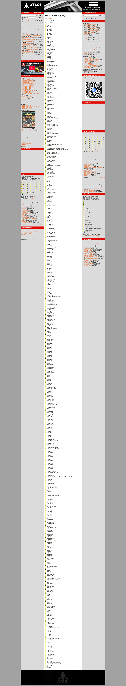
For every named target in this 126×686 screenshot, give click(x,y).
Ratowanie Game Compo (52, 133)
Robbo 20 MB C (50, 368)
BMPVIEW (24, 95)
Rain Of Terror (49, 96)
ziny (94, 149)
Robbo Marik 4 (49, 436)
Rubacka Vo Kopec (50, 618)
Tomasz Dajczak (87, 156)
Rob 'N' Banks (49, 333)
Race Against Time (50, 46)
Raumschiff (49, 138)
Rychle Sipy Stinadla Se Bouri (53, 662)
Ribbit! (48, 269)
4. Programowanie (88, 208)
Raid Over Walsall (50, 82)
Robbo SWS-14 (49, 468)
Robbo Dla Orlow (50, 401)
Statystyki (23, 234)
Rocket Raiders (49, 536)
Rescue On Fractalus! (51, 232)
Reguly (48, 203)
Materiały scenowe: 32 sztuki (28, 129)
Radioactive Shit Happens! (52, 76)
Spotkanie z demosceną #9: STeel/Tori (30, 24)
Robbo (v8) (49, 360)
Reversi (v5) (49, 265)
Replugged (49, 215)
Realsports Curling (50, 160)
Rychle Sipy (49, 659)
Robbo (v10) (49, 341)
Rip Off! (48, 287)
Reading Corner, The (51, 150)
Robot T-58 (49, 515)
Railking (48, 90)
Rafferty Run (49, 77)
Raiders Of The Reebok (51, 88)
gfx (103, 139)
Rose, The (48, 584)
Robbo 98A (49, 384)
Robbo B (48, 391)
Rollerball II (49, 568)
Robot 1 (48, 496)
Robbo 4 (48, 375)
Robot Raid (49, 514)
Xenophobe (24, 209)
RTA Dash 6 (49, 33)
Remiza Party (49, 208)
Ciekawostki (86, 44)
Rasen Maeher (49, 122)
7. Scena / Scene (87, 63)
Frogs (23, 204)
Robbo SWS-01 (49, 451)
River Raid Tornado (50, 307)
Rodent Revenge (50, 558)
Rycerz (48, 657)
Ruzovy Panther (50, 654)
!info (94, 141)
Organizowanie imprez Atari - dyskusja (29, 230)
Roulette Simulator (50, 606)
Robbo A (48, 385)
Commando (24, 207)
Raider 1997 (49, 84)
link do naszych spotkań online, (90, 78)
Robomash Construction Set (52, 495)
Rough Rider (49, 596)
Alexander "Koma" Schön (89, 171)
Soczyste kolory (87, 261)
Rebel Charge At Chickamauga (53, 165)
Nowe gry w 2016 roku (26, 91)
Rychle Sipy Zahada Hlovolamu (53, 665)
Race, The (48, 54)
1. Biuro (86, 201)
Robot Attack (49, 500)
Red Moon (48, 183)
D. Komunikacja (88, 224)
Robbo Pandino (50, 444)
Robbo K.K (49, 415)
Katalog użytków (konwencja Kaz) (90, 196)
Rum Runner (49, 633)
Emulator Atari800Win (26, 105)
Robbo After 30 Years (51, 389)
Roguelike (48, 563)
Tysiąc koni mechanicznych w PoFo (29, 22)
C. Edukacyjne (87, 222)
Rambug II (48, 112)
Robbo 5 (48, 376)
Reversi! (48, 267)
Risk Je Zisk (49, 293)
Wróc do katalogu (48, 18)
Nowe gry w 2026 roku (26, 79)
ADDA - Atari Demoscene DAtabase (91, 134)
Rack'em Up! (49, 66)
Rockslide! (48, 556)
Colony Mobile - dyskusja (26, 232)
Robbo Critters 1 (50, 396)
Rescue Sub (49, 233)
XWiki (23, 139)
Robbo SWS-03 (49, 454)
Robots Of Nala (49, 522)
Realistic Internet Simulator (52, 153)
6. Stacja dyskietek (88, 212)
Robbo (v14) (49, 347)
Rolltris (48, 570)
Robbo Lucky (49, 422)
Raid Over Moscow (50, 81)
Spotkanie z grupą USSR (27, 44)
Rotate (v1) (49, 587)
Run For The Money (50, 637)
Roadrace (48, 332)
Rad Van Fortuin (50, 68)
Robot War (48, 518)
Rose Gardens (49, 583)
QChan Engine (25, 99)
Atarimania (24, 141)
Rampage (48, 114)
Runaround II (49, 641)
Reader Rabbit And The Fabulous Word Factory (57, 149)
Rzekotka (48, 667)
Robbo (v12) (49, 344)
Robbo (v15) (49, 348)
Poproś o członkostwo (96, 9)
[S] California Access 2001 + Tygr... (91, 51)
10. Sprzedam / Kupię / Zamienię (90, 66)
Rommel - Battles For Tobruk (53, 578)
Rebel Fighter (49, 166)
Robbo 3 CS (49, 371)
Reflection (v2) (49, 197)
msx (99, 143)
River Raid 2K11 (50, 301)
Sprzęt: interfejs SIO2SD (89, 191)
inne (32, 192)
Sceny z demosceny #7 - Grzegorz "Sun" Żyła (31, 35)
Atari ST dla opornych (26, 96)
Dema (95, 18)
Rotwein (48, 595)
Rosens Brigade (50, 586)
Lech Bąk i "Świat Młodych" (89, 158)
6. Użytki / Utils (87, 62)
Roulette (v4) (49, 602)
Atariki (23, 138)
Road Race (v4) (49, 324)
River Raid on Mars (50, 308)
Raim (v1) (48, 93)
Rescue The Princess (51, 236)
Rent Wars (48, 212)
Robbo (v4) (49, 355)
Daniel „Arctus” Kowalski (89, 161)
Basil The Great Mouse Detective (29, 218)
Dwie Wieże (24, 217)
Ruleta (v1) (48, 630)
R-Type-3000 (49, 22)
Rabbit (48, 38)
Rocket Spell (49, 542)
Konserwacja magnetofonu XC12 (28, 85)
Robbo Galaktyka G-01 (51, 404)
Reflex (47, 200)
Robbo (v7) (49, 359)
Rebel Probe (49, 168)
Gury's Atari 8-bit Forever (27, 140)
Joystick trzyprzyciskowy (89, 255)
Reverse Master (49, 259)
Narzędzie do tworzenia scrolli (28, 81)
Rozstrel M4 (49, 616)
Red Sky (48, 184)
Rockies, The (49, 550)
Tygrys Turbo (86, 252)
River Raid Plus (49, 305)
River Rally (48, 309)
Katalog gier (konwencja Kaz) (27, 176)
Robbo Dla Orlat (50, 400)
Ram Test (48, 106)
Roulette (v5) (49, 603)
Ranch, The (49, 120)
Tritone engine (25, 98)
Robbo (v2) (49, 352)
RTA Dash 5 (49, 32)
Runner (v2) (49, 644)
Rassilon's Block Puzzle (51, 124)
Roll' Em (48, 567)
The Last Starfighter (26, 216)
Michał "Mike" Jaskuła (88, 159)
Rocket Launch (49, 534)
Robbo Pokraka (49, 450)
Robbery (48, 337)
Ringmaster (49, 280)
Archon (23, 215)
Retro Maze (49, 241)
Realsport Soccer (50, 158)
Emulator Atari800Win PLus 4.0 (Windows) (30, 106)
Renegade (48, 211)
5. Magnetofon (87, 210)
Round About (49, 607)
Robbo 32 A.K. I (50, 372)
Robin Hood (49, 484)
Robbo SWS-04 (49, 455)
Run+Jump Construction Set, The (54, 638)
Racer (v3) (48, 58)
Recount (48, 178)
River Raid (48, 299)
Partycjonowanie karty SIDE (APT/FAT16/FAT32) (32, 93)
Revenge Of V (49, 252)
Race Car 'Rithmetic (50, 49)
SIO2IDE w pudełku (88, 264)
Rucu (47, 622)
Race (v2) (48, 45)
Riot (47, 285)
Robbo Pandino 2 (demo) (52, 447)
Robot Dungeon (50, 504)
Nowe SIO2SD (87, 247)
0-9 (23, 182)
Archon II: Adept (25, 212)
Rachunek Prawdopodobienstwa (53, 62)
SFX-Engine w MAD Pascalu (28, 80)
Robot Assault (49, 499)
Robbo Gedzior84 (50, 407)
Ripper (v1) (49, 288)
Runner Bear (49, 646)
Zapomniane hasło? (87, 9)
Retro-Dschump (50, 243)
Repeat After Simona (51, 213)
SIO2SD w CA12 (87, 248)
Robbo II (48, 408)
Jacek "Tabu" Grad (88, 170)
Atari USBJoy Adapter (88, 183)
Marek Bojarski (87, 174)
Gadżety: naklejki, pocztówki (89, 186)
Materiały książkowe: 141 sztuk (28, 130)
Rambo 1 (48, 109)
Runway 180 (49, 647)
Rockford (48, 547)
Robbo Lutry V (49, 430)
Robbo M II (48, 431)
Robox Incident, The (51, 527)
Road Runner (49, 327)
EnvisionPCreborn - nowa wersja (90, 47)
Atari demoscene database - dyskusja (29, 231)
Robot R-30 (49, 512)
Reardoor (48, 162)
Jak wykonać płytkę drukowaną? (90, 258)
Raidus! (48, 89)
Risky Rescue (49, 295)
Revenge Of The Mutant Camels (53, 249)
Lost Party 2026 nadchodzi (27, 37)
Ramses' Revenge (50, 117)
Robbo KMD (49, 416)
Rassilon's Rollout (50, 126)
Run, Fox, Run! (49, 639)
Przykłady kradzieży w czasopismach (91, 30)
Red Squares (49, 185)
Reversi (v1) (49, 260)
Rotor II (48, 594)
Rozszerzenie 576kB (88, 260)
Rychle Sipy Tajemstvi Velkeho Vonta (54, 663)
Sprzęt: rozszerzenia (88, 185)
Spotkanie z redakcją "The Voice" (29, 41)
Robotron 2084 (49, 519)
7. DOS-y (86, 214)
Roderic (48, 559)
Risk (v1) (48, 291)
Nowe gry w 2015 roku (26, 92)
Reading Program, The (51, 152)
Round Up (48, 608)
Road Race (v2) (49, 321)
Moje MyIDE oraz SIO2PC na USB (91, 256)
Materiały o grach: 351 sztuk (28, 132)
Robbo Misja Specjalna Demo (53, 440)
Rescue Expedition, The (51, 225)
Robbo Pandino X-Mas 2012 (52, 448)
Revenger (48, 253)
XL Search (24, 144)
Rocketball (48, 544)
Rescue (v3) (49, 221)
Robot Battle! (49, 503)
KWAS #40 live (25, 43)
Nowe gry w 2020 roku (26, 86)
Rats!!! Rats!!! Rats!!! (51, 136)
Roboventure (49, 524)
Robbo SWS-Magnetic (51, 471)
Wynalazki (85, 242)
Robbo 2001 (49, 369)
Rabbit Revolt (49, 41)
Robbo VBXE (49, 479)
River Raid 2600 (49, 300)
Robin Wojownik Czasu (51, 487)
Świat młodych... (87, 36)
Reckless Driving (50, 176)
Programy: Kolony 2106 (88, 184)
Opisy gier (23, 200)
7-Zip (32, 198)
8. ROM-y (86, 216)
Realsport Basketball (51, 156)
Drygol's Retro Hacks (26, 143)
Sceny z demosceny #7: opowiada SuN (30, 30)
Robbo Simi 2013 (50, 475)
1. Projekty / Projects (88, 57)
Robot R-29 (49, 511)
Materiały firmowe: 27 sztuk (27, 131)
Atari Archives (25, 142)
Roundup (48, 610)
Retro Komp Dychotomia (52, 240)
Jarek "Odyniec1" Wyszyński (90, 173)
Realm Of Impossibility (51, 154)
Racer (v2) (48, 57)
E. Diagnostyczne (88, 226)
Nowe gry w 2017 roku (26, 88)
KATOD (85, 162)
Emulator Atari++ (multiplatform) (28, 107)
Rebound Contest (50, 173)
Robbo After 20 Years (51, 388)
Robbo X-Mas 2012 (50, 483)
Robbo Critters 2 (50, 398)
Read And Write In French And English (55, 148)
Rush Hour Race (50, 651)
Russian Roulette (50, 653)
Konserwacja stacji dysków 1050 (28, 84)
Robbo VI (48, 480)
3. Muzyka (86, 205)
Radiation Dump (50, 73)
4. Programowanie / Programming (90, 60)
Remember (48, 207)
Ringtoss (48, 284)
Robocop (48, 492)
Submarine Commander (27, 203)
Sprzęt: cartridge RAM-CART (90, 187)
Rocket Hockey (49, 532)
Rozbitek (48, 614)
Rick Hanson (49, 271)
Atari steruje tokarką (88, 265)
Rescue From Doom (51, 227)
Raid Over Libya (50, 80)
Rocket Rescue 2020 (51, 540)
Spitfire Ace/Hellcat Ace (26, 213)
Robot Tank (49, 516)
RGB (47, 25)
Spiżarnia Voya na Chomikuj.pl (28, 133)
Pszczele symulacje (88, 53)
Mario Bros (24, 208)
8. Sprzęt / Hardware (88, 64)
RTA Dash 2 (49, 28)
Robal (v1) (48, 335)
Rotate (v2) (49, 588)
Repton (48, 217)
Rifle (47, 277)
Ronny (48, 582)
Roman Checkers (50, 572)
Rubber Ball (49, 619)
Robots (48, 520)
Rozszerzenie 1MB (88, 254)
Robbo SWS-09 (49, 462)
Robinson (48, 488)
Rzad (47, 666)
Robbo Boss (49, 394)
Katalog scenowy (87, 136)
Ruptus (48, 649)
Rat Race (48, 129)
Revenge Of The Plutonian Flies (53, 251)
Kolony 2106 (24, 211)
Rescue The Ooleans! (51, 235)
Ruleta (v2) (48, 631)
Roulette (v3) (49, 600)
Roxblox (48, 612)
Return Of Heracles (50, 245)
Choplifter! (24, 205)
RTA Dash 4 (49, 30)
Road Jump (49, 317)
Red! (47, 188)
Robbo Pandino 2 (50, 446)
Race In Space (49, 52)
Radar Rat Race (49, 72)
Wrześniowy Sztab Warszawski (90, 24)
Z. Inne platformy (88, 230)
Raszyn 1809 (49, 128)
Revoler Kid (49, 268)
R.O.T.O (48, 24)
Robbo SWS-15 (49, 470)
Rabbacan (48, 37)
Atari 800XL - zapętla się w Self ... (90, 38)
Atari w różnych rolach (88, 263)
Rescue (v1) (49, 219)
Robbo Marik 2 (49, 434)
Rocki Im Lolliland (50, 548)
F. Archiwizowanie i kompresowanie (92, 228)
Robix (47, 490)
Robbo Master (49, 438)
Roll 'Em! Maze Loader (51, 566)
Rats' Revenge (49, 137)
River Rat (48, 311)
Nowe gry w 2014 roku (26, 97)
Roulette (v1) (49, 598)
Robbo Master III (50, 439)
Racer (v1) (48, 56)
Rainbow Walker (50, 97)
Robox (48, 526)
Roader (48, 331)
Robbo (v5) (49, 356)
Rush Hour (48, 650)
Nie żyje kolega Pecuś (26, 34)
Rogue (48, 562)
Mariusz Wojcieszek (88, 163)
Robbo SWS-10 (49, 463)
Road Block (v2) (50, 315)
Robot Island (49, 507)
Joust (23, 206)
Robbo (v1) (49, 340)
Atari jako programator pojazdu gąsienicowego (93, 243)
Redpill (48, 193)
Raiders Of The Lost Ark (51, 86)
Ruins (47, 628)
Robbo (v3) (49, 353)
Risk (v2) (48, 292)
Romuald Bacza (87, 164)
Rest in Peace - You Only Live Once (54, 239)
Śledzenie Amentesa (88, 165)
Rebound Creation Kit (51, 174)
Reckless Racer (49, 177)
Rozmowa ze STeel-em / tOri (28, 20)
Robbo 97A (49, 381)
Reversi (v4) (49, 264)
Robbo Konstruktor (50, 420)
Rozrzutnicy (49, 615)
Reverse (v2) (49, 257)
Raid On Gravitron (50, 78)
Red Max (48, 181)
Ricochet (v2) (49, 273)
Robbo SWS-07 (49, 459)
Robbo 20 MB (49, 364)
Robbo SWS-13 (49, 467)
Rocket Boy (49, 530)
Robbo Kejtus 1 (50, 419)
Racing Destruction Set (51, 65)
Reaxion (48, 164)
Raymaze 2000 (49, 140)
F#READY (86, 160)
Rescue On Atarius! (50, 231)
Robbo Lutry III (49, 427)
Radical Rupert (49, 74)
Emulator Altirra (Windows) (27, 108)
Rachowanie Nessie (50, 61)
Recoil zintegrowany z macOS (28, 54)
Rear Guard (49, 161)
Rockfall (48, 546)
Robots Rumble (50, 523)
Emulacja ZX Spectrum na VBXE (28, 90)
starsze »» (41, 57)
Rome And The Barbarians (52, 576)
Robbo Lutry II (49, 426)
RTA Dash (48, 26)
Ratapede (48, 130)
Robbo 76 (48, 379)
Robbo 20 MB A (50, 365)
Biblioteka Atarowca (25, 110)
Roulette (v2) (49, 599)
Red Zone (48, 187)
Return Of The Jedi (50, 248)
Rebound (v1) (49, 169)
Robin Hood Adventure (51, 486)
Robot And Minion (50, 498)
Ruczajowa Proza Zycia (51, 623)
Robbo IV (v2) (49, 414)
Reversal (48, 255)
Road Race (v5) (49, 325)
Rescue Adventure (50, 223)
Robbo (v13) (49, 345)
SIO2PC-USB (86, 246)
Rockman (48, 551)
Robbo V (48, 478)
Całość (25, 198)
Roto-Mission (49, 591)
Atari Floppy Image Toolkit (27, 51)
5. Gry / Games (87, 61)
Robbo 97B (49, 383)
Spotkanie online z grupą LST (28, 52)
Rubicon (48, 621)
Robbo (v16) (49, 349)
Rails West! (49, 92)
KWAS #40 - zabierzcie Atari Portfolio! (29, 45)
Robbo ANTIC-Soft (50, 387)
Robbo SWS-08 (49, 460)
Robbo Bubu (49, 395)
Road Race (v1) (49, 320)
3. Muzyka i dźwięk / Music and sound (91, 59)
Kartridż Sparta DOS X (26, 82)
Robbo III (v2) (49, 411)
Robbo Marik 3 (49, 435)
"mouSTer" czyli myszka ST (89, 181)
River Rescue (49, 312)
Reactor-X (48, 146)
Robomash (49, 494)
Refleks (48, 199)
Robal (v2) (48, 336)
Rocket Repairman (50, 538)
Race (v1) (48, 44)
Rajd (47, 101)
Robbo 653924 (49, 377)
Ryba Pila (48, 655)
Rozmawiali (85, 153)
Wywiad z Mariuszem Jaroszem (90, 154)
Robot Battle (49, 502)
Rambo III (48, 110)
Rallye (47, 105)
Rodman (48, 560)
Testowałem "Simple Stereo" (89, 253)
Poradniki (23, 78)
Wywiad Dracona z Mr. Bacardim (90, 155)
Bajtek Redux (24, 134)
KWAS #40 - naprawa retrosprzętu (29, 47)
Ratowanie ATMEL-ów (88, 249)
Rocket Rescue (49, 539)
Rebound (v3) (49, 172)
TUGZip (35, 198)
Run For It (48, 635)
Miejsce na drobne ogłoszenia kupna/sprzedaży (93, 188)
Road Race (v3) (49, 323)
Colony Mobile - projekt (26, 233)
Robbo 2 (48, 363)
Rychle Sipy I (49, 661)
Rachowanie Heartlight (51, 60)
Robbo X (48, 482)
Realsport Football (50, 157)
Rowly (47, 611)
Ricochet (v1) (49, 272)
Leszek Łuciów (87, 166)
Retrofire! (48, 244)
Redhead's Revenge (51, 192)
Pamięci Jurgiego (25, 29)
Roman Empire (49, 575)
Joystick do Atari (87, 251)
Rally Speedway (50, 104)
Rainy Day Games (50, 100)
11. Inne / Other (87, 67)
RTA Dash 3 (49, 29)
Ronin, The (49, 580)
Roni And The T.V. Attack (52, 579)
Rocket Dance (49, 531)
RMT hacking (86, 34)
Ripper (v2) (49, 289)
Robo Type (48, 491)
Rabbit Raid (49, 40)
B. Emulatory (87, 220)
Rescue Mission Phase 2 (51, 229)
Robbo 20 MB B (50, 367)
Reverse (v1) (49, 256)
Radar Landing (49, 70)
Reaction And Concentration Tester (54, 144)
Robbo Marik (49, 432)
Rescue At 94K (49, 224)
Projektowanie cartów (88, 250)
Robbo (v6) (49, 357)
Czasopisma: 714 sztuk (27, 128)
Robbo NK (48, 442)
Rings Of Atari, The (50, 281)
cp (103, 137)
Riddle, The (49, 275)
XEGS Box (86, 262)
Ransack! (48, 121)
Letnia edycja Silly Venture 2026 (28, 26)
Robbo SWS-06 (49, 458)
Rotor (47, 592)
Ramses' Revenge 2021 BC (52, 118)
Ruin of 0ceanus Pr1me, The (52, 627)
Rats (47, 134)
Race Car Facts (49, 50)
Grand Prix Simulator (26, 222)
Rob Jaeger (86, 169)
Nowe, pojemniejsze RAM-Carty (90, 180)
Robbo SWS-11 (49, 464)
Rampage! (48, 116)
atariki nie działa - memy (89, 32)
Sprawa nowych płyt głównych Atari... (91, 42)
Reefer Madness (50, 194)
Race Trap (48, 53)
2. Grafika (86, 203)
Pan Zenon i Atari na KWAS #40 (28, 39)
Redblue (48, 191)
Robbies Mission (50, 339)
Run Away (48, 634)
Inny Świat (24, 220)
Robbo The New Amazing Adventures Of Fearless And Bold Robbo (61, 476)
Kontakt (23, 146)
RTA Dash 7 (49, 34)
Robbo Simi (49, 474)
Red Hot (48, 180)
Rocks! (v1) (49, 554)
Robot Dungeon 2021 (51, 506)
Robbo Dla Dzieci (50, 399)
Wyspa (23, 214)
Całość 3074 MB (26, 193)
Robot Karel (49, 508)
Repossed (48, 216)
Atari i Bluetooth (87, 245)
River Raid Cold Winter (51, 304)
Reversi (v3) (49, 263)
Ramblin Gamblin (50, 108)
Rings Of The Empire (51, 283)
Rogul (47, 564)
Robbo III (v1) (49, 410)
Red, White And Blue (51, 189)
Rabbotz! (48, 42)
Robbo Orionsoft (50, 443)
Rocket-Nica (49, 543)
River (47, 297)
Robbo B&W (49, 392)
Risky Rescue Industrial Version (53, 296)
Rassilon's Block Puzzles (52, 125)
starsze (41, 101)
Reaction (48, 142)
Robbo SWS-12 (49, 466)
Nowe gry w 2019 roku (26, 87)
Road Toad (48, 329)
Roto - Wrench (49, 590)
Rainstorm (48, 98)
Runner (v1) (49, 643)
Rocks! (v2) (49, 555)
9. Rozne (86, 218)
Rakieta (48, 102)
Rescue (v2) (49, 220)
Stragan (84, 179)
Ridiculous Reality (50, 276)
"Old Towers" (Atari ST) (27, 202)
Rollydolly (48, 571)
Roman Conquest (50, 574)
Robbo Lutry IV (49, 428)
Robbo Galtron (49, 405)
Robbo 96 (48, 380)
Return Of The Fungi (51, 247)
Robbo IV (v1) (49, 412)
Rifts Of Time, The (50, 279)
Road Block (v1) (50, 313)
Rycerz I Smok (49, 658)
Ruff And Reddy (50, 624)
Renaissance (49, 209)
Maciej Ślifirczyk (87, 172)
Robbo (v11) (49, 343)
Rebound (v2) (49, 171)
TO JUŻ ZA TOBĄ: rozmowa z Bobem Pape (93, 167)
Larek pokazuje (25, 89)
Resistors (48, 237)
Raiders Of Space (50, 85)
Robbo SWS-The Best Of (52, 472)
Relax (47, 204)
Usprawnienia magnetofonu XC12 (29, 83)
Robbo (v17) (49, 351)
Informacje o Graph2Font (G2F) (90, 49)
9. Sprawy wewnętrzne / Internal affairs (92, 65)
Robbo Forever (25, 210)
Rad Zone (48, 69)
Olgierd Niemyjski (87, 175)
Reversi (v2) (49, 261)
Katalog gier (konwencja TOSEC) (28, 196)
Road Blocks (49, 316)
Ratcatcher (48, 132)
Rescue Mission (50, 228)
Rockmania (49, 552)
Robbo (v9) (49, 361)
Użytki (90, 18)
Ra (47, 36)
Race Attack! (49, 48)
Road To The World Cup (51, 328)
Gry (86, 18)
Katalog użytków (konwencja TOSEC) (91, 234)
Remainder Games (50, 205)
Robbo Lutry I (49, 424)
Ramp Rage (49, 113)
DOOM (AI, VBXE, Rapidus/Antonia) (91, 28)
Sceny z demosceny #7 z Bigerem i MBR (30, 49)
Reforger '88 (49, 201)
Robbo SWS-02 (49, 452)
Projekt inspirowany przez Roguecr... (91, 40)
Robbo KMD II (49, 417)
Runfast (48, 642)
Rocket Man (49, 535)
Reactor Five (49, 145)
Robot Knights (49, 510)
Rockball (48, 528)
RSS (40, 17)
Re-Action (48, 141)
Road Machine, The (50, 319)
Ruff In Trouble (49, 626)
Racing (48, 64)
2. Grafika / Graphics (88, 58)
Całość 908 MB (88, 231)
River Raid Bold (50, 303)
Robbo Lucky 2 (49, 423)
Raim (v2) (48, 94)
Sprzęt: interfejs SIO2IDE (89, 190)
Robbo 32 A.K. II (50, 373)
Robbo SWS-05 (49, 456)
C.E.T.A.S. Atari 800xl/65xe (89, 26)
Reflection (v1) (49, 196)
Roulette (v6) (49, 605)
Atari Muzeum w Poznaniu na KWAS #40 (30, 32)
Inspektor (24, 221)
